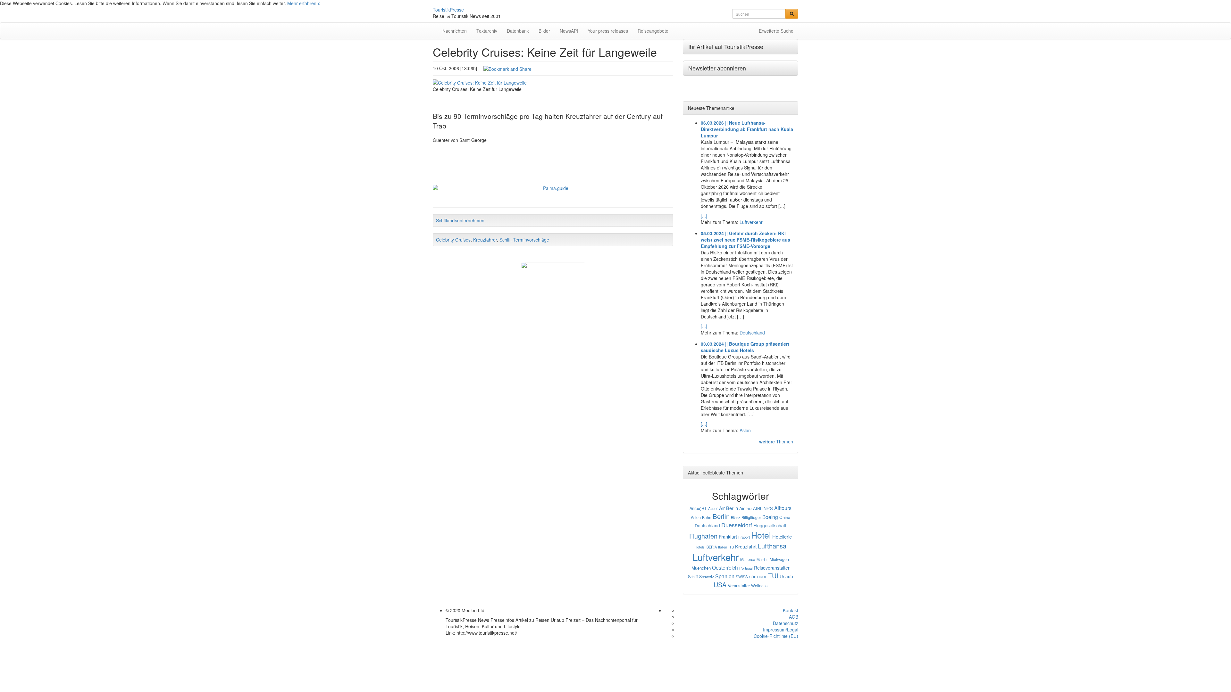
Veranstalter (739, 585)
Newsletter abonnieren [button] (717, 68)
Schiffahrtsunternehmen (460, 220)
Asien (745, 430)
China (784, 517)
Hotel (761, 535)
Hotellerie (782, 536)
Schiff (504, 239)
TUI (773, 575)
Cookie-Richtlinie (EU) (776, 636)
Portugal (746, 568)
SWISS (742, 576)
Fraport (744, 537)
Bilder (544, 31)
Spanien (724, 576)
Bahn (706, 517)
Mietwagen (779, 559)
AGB (793, 617)
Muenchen (701, 568)
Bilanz (735, 517)
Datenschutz (785, 623)
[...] (704, 215)
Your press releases (608, 31)
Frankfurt (728, 536)
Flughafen (703, 535)
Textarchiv (486, 31)
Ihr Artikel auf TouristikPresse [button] (725, 46)
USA (720, 584)
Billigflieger (751, 517)
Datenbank (518, 31)
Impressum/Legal (780, 629)
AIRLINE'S (763, 508)
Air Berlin (728, 508)
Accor (713, 508)
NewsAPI (569, 31)
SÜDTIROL (758, 576)
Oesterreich (725, 567)
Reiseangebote (653, 31)
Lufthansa (772, 545)
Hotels (699, 547)
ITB (731, 546)
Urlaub (786, 576)
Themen (776, 441)
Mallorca (747, 559)
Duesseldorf (736, 525)
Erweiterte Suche (776, 31)
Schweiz (706, 577)
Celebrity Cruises (453, 239)
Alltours (782, 508)
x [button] (319, 3)
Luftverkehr (751, 222)
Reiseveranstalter (772, 567)
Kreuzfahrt (746, 546)
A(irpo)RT (698, 508)
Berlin (721, 516)
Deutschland (752, 332)
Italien (722, 546)
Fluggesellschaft (769, 525)
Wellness (759, 585)
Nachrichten (454, 31)
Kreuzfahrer (485, 239)
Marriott (762, 559)
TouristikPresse (448, 9)
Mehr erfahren (301, 3)
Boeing (770, 516)
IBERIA (711, 546)
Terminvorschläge (531, 239)
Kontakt (790, 610)
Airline (745, 508)
